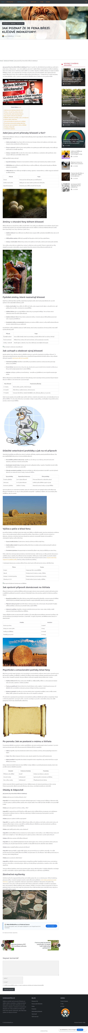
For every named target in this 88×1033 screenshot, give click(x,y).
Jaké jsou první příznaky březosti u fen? (13, 110)
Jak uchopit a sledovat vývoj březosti (13, 115)
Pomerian (34, 1009)
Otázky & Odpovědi (9, 127)
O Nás (41, 1)
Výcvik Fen (20, 23)
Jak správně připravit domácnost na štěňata (15, 121)
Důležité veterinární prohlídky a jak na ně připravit (16, 117)
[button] (86, 2)
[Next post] (59, 945)
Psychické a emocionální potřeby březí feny (14, 123)
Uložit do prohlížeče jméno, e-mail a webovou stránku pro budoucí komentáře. (24, 985)
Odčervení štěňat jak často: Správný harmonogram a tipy (76, 153)
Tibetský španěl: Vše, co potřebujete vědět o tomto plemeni (77, 175)
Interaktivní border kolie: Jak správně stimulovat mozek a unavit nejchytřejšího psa (73, 79)
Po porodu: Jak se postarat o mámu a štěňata (15, 125)
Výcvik (33, 1014)
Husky (33, 1006)
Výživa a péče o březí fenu (10, 119)
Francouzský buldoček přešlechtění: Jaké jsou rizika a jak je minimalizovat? (73, 141)
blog (34, 998)
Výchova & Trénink (21, 1)
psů (36, 1014)
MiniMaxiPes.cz (11, 36)
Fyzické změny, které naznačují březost (13, 114)
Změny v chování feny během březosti (13, 112)
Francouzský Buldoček (37, 1003)
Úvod (2, 1)
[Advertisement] (44, 49)
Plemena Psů (10, 1)
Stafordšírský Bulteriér (37, 1011)
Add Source (80, 1029)
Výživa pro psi (35, 1016)
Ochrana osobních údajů (79, 1022)
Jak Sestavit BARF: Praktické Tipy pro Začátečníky (76, 185)
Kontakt (48, 1)
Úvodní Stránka (64, 1001)
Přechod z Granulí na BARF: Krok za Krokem (77, 163)
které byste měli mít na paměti (20, 358)
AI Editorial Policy (44, 1030)
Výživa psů (33, 1)
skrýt (19, 107)
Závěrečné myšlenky (9, 128)
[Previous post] (3, 945)
